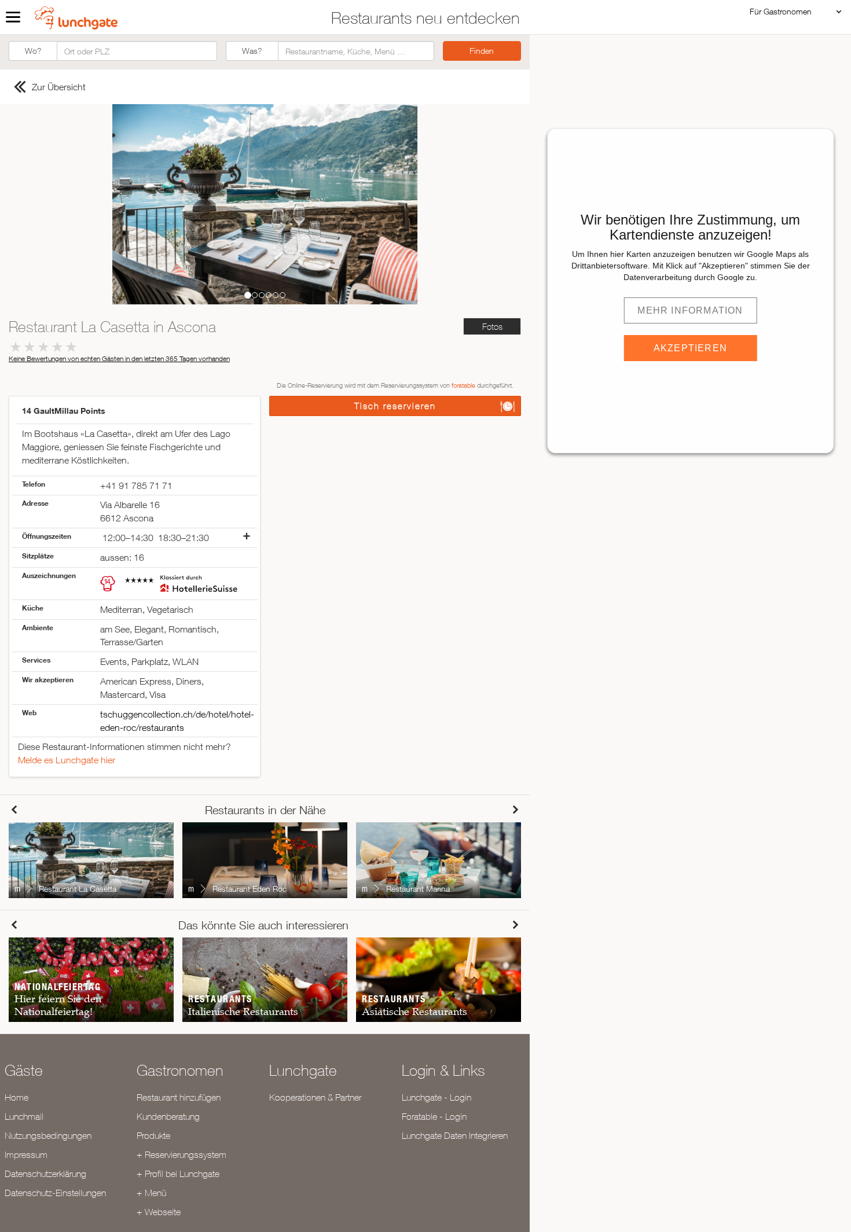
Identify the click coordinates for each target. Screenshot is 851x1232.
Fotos (492, 327)
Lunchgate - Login (436, 1097)
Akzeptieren (690, 348)
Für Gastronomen (781, 11)
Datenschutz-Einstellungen (55, 1192)
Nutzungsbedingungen (48, 1135)
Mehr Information (690, 310)
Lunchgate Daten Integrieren (455, 1135)
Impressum (26, 1154)
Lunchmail (24, 1116)
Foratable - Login (434, 1116)
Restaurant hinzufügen (179, 1097)
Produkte (153, 1135)
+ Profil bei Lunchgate (178, 1173)
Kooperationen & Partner (315, 1097)
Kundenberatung (168, 1116)
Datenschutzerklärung (45, 1173)
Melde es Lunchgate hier (66, 760)
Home (16, 1097)
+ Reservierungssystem (181, 1154)
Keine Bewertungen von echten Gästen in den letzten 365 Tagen (119, 358)
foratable (463, 385)
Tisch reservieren (395, 406)
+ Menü (151, 1192)
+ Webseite (159, 1212)
